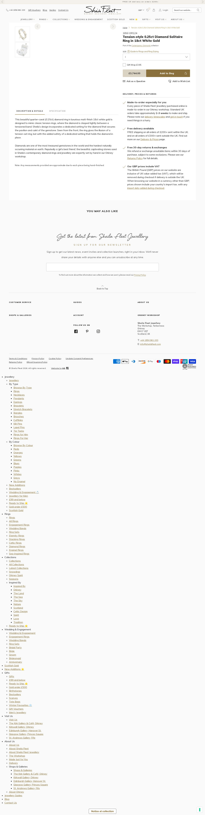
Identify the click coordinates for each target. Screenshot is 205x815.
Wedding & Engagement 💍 (24, 492)
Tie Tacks (19, 430)
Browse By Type (23, 387)
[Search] (198, 10)
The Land (19, 593)
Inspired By (20, 586)
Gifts (145, 19)
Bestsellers (15, 488)
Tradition (18, 622)
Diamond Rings (17, 546)
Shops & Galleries (23, 770)
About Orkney (16, 791)
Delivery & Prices (149, 139)
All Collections (16, 564)
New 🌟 (134, 19)
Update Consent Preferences (79, 358)
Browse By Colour (23, 445)
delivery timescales (155, 116)
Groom (12, 654)
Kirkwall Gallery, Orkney (21, 726)
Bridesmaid (15, 658)
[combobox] (187, 10)
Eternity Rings (16, 535)
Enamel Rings (16, 550)
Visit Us (159, 19)
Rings (42, 19)
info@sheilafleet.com (150, 344)
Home (125, 28)
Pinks (16, 470)
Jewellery (27, 19)
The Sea (18, 596)
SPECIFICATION (57, 111)
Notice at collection (102, 811)
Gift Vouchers (34, 10)
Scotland (18, 607)
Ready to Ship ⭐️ (18, 503)
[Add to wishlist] (148, 10)
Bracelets (19, 405)
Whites (17, 474)
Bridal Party (15, 647)
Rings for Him (21, 434)
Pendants (19, 398)
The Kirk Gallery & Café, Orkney (26, 723)
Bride (12, 651)
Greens (17, 459)
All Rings (13, 521)
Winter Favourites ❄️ (20, 705)
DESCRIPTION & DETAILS (30, 111)
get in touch (176, 116)
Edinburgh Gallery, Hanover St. (25, 730)
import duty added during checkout (145, 187)
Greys (17, 477)
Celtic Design (21, 611)
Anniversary (15, 661)
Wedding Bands (17, 528)
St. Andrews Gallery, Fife (22, 737)
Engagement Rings (19, 524)
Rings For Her (21, 438)
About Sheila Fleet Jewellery (24, 752)
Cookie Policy (55, 358)
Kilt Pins (18, 423)
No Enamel (19, 481)
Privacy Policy (140, 275)
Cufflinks (18, 420)
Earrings (18, 402)
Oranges (18, 452)
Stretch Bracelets (23, 409)
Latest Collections (18, 568)
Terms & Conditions (18, 358)
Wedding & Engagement (88, 19)
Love (16, 618)
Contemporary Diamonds (141, 45)
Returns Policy (135, 158)
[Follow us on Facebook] (76, 331)
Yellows (18, 456)
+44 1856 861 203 (149, 340)
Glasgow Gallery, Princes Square (26, 734)
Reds (16, 448)
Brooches (19, 416)
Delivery (13, 762)
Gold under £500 (18, 506)
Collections (60, 19)
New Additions (17, 485)
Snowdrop (14, 571)
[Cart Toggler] (154, 10)
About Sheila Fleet (19, 748)
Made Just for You (18, 759)
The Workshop (17, 755)
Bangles (18, 412)
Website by (58, 368)
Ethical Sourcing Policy (37, 362)
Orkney (17, 589)
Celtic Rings (15, 542)
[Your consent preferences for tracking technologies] (200, 810)
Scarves (13, 697)
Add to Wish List (181, 81)
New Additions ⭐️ (14, 669)
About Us (176, 19)
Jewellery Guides (13, 795)
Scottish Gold (116, 19)
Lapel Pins (19, 427)
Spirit (16, 614)
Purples (17, 466)
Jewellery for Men (18, 495)
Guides (52, 10)
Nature (17, 604)
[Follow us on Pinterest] (87, 331)
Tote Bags (14, 701)
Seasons (13, 578)
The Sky (18, 600)
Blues (16, 463)
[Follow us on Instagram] (98, 331)
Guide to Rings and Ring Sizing (144, 51)
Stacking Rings (17, 539)
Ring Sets (14, 531)
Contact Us (63, 10)
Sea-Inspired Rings (19, 553)
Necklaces (19, 394)
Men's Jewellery (17, 712)
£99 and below (17, 499)
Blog (45, 10)
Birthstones (15, 690)
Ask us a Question (136, 81)
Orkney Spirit (16, 575)
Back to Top (102, 288)
